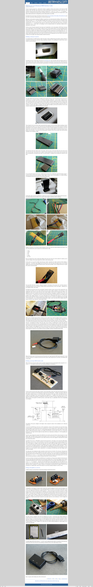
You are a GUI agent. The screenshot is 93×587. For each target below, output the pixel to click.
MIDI (53, 578)
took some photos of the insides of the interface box (56, 15)
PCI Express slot (47, 60)
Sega (60, 578)
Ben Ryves (47, 584)
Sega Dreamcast (64, 578)
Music (57, 578)
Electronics (49, 578)
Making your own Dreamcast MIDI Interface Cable (39, 5)
